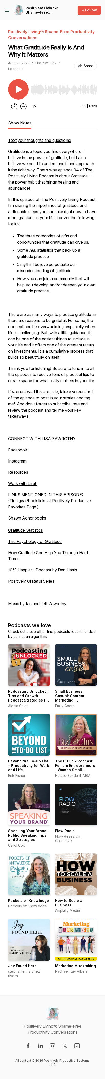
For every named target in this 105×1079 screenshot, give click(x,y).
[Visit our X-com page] (64, 1045)
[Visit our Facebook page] (28, 1045)
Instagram (17, 461)
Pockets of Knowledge (28, 900)
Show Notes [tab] (19, 122)
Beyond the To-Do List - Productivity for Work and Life (28, 765)
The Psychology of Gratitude (35, 541)
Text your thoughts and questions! (39, 140)
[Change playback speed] (34, 106)
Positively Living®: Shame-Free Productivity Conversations (41, 10)
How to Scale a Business (68, 902)
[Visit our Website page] (77, 1045)
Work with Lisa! (22, 483)
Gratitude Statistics (25, 530)
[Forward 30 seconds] (23, 106)
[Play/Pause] (18, 89)
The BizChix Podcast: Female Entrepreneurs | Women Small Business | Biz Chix (75, 768)
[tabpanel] (52, 374)
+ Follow (89, 10)
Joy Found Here (22, 966)
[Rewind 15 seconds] (14, 106)
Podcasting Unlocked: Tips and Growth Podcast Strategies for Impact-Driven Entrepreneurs (28, 700)
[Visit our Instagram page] (52, 1045)
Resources (18, 472)
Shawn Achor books (27, 518)
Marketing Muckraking (75, 966)
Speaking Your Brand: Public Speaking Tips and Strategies (27, 835)
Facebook (17, 449)
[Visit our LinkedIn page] (40, 1045)
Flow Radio (65, 831)
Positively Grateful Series (31, 581)
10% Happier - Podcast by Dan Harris (42, 569)
